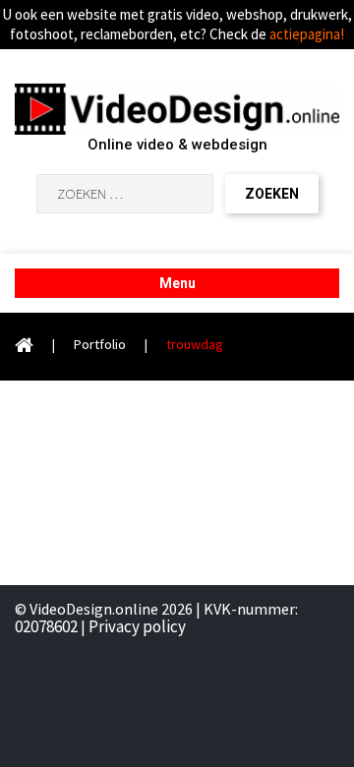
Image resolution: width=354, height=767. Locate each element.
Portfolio (100, 344)
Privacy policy (137, 626)
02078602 (46, 626)
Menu (177, 283)
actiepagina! (306, 34)
